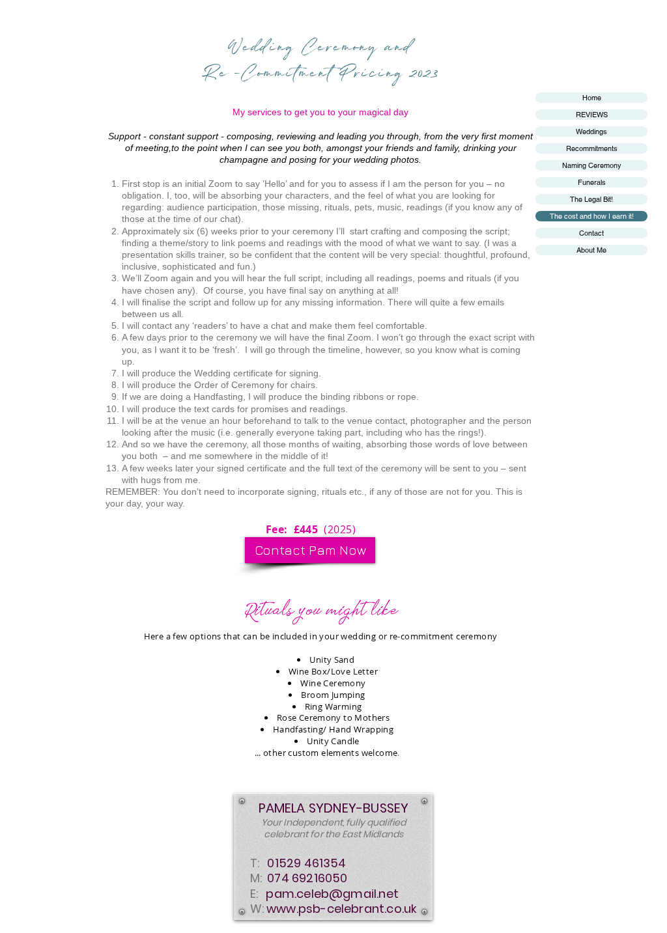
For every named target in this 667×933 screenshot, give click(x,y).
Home (591, 97)
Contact (591, 233)
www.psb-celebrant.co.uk (341, 908)
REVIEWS (592, 114)
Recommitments (591, 148)
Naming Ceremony (591, 165)
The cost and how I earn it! (592, 216)
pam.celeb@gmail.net (332, 893)
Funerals (592, 182)
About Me (591, 250)
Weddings (591, 131)
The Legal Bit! (591, 199)
